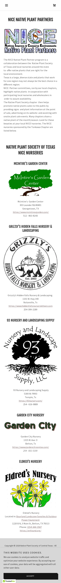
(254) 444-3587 (34, 527)
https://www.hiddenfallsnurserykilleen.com (31, 305)
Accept (30, 576)
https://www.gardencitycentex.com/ (30, 447)
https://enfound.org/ (30, 530)
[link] (54, 5)
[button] (8, 5)
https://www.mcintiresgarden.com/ (31, 212)
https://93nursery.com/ (30, 400)
